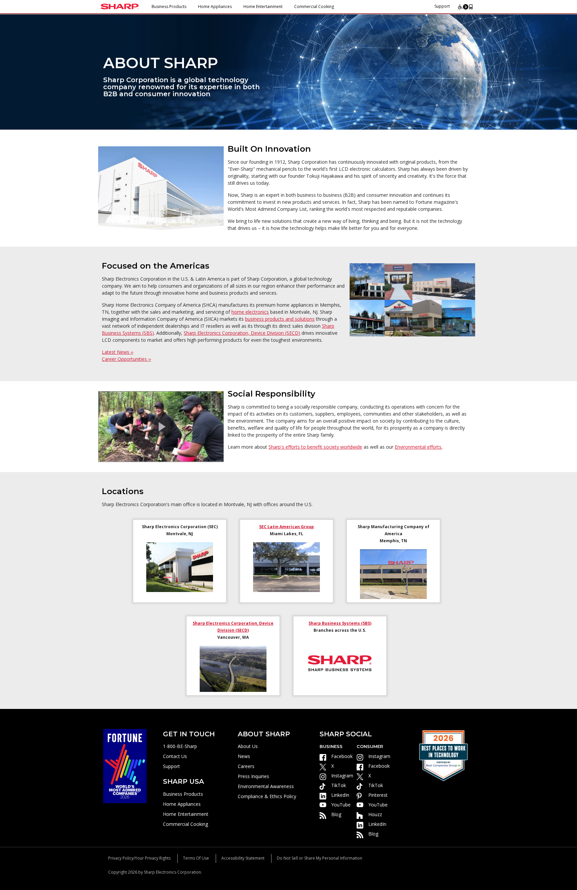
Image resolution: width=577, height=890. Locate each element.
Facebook (342, 756)
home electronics (250, 312)
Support (442, 6)
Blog (336, 814)
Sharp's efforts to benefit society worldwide (315, 447)
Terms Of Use (196, 858)
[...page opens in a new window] (125, 765)
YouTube (341, 804)
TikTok (338, 785)
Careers (246, 766)
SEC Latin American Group (286, 527)
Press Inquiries (253, 776)
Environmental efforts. (418, 447)
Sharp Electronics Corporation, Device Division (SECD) (242, 333)
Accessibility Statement (242, 858)
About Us (248, 746)
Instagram (342, 775)
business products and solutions (280, 319)
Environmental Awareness (266, 786)
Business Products (169, 6)
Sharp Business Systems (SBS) (340, 623)
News (244, 756)
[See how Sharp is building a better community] (161, 426)
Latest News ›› (117, 352)
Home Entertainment (262, 6)
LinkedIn (340, 795)
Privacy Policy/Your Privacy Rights (139, 858)
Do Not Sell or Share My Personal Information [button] (319, 858)
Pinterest (378, 795)
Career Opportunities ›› (126, 359)
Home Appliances (215, 6)
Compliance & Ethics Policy (267, 796)
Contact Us (175, 756)
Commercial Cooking (314, 6)
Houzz (375, 814)
